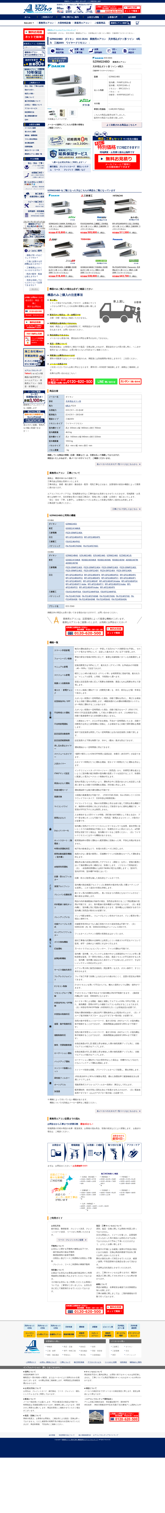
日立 (127, 1351)
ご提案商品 (99, 23)
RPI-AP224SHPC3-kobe (115, 584)
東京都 (108, 1181)
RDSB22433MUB (89, 560)
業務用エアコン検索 (118, 23)
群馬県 (103, 1179)
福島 (82, 1183)
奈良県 (88, 1194)
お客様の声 (112, 17)
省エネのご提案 (30, 132)
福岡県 (83, 1206)
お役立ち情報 (93, 17)
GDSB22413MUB (73, 560)
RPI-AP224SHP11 (96, 584)
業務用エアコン (46, 23)
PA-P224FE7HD (123, 596)
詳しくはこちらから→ (52, 1367)
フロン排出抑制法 (31, 139)
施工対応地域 (79, 1362)
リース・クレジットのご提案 (70, 1240)
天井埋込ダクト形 (73, 401)
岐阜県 (133, 1181)
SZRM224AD (112, 555)
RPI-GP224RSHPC (74, 581)
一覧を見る (34, 289)
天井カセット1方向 (56, 1327)
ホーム (27, 17)
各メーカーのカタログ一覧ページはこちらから (117, 464)
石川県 (128, 1179)
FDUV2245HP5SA (73, 592)
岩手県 (94, 1179)
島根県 (108, 1192)
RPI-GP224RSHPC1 (110, 578)
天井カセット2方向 (43, 1327)
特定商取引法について (67, 1435)
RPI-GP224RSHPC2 (74, 578)
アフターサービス (31, 108)
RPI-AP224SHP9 (107, 587)
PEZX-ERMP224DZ (74, 570)
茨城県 (114, 1179)
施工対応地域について (32, 101)
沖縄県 (95, 1208)
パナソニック (131, 1355)
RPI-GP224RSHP (90, 581)
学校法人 (67, 1355)
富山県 (133, 1179)
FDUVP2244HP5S (108, 592)
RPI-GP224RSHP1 (128, 578)
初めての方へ (29, 90)
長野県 (122, 1181)
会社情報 (52, 1435)
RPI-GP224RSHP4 (92, 575)
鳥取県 (103, 1192)
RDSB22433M (118, 560)
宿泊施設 (83, 1351)
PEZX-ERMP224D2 (128, 567)
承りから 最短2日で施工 (36, 204)
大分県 (101, 1206)
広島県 (103, 1194)
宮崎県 (83, 1208)
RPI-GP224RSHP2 (92, 578)
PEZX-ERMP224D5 (74, 567)
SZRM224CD (71, 524)
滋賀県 (88, 1192)
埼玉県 (103, 1181)
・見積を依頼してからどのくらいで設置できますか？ (33, 282)
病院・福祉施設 (53, 1355)
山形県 (94, 1181)
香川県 (122, 1192)
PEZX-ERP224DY (91, 570)
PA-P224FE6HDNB (87, 599)
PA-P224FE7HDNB (90, 596)
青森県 (88, 1179)
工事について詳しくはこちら (124, 509)
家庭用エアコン (82, 23)
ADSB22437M (132, 560)
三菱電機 (115, 1351)
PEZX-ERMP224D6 (74, 533)
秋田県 (83, 1181)
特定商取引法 (29, 112)
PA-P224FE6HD (103, 599)
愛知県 (128, 1183)
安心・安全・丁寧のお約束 (34, 86)
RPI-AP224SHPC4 (129, 581)
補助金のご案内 (136, 1362)
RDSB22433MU (104, 560)
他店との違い (29, 93)
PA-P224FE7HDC (91, 546)
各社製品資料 (29, 143)
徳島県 (133, 1192)
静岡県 (133, 1183)
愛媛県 (128, 1192)
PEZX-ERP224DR (124, 570)
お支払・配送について (48, 1362)
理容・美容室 (97, 1351)
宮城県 (88, 1181)
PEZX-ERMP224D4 (92, 567)
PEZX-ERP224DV (107, 570)
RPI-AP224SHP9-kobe (89, 587)
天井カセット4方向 (30, 1327)
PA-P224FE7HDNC (74, 546)
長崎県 (89, 1206)
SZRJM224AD (99, 555)
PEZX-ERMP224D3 (110, 567)
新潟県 (122, 1179)
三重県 (94, 1194)
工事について (29, 97)
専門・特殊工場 (70, 1351)
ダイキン (129, 1347)
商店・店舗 (68, 1347)
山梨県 (122, 1183)
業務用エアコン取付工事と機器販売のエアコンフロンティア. (80, 1439)
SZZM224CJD (125, 555)
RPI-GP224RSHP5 (92, 537)
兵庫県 (94, 1192)
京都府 (83, 1192)
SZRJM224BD (85, 555)
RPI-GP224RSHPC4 (74, 575)
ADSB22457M (72, 563)
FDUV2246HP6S (73, 541)
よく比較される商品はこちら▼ (121, 125)
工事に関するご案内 (70, 17)
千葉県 (114, 1181)
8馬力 (68, 406)
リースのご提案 (30, 128)
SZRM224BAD (72, 555)
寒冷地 (83, 1355)
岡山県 (114, 1192)
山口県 (108, 1194)
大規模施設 (96, 1355)
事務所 (49, 1347)
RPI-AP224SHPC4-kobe (109, 581)
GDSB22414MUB (73, 528)
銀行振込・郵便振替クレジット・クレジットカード (34, 185)
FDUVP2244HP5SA (91, 592)
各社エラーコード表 (32, 150)
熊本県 (107, 1206)
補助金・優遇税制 (31, 135)
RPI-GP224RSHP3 (128, 575)
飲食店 (83, 1347)
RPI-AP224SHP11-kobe (76, 584)
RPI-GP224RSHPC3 (110, 575)
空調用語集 (29, 146)
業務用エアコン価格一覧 (33, 154)
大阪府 (83, 1194)
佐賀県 (95, 1206)
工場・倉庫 (51, 1351)
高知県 (122, 1194)
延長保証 (123, 1362)
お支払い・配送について (33, 105)
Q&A (26, 120)
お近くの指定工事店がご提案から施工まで (37, 175)
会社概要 (132, 17)
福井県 (128, 1181)
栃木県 (108, 1179)
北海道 (83, 1179)
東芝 (114, 1355)
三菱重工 (115, 1347)
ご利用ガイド (47, 17)
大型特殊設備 (64, 23)
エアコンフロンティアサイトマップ (105, 1435)
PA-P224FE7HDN (107, 596)
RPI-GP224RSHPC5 (74, 537)
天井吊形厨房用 (134, 1327)
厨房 (93, 1347)
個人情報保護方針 (31, 116)
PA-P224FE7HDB (73, 596)
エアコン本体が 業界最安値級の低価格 (36, 213)
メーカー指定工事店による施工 (36, 165)
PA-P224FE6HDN (119, 599)
